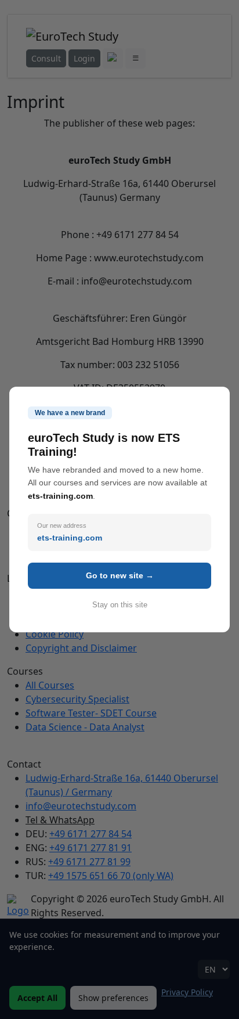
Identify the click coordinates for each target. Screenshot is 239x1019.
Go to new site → (120, 575)
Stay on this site (119, 604)
